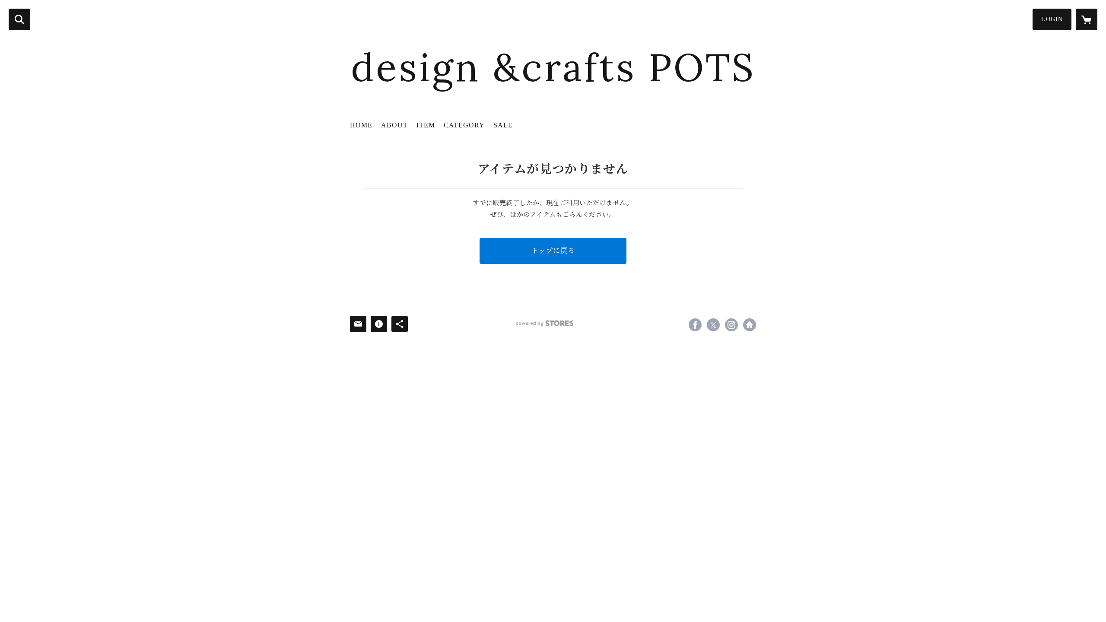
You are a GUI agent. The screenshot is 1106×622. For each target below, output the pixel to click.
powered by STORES (544, 323)
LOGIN (1052, 19)
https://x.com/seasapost (713, 324)
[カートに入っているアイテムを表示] (1086, 19)
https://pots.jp (749, 324)
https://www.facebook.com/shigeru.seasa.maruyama (695, 324)
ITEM (425, 125)
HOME (361, 125)
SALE (503, 125)
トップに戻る (553, 250)
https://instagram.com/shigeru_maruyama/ (731, 324)
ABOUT (394, 125)
